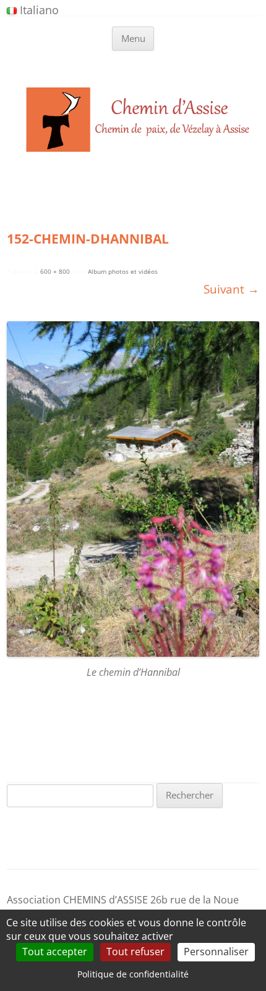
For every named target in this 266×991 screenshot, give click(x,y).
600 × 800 (55, 272)
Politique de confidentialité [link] (133, 974)
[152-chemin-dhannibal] (133, 489)
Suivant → (231, 289)
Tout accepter (54, 951)
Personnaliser (216, 951)
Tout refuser (135, 951)
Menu (133, 38)
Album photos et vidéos (123, 272)
